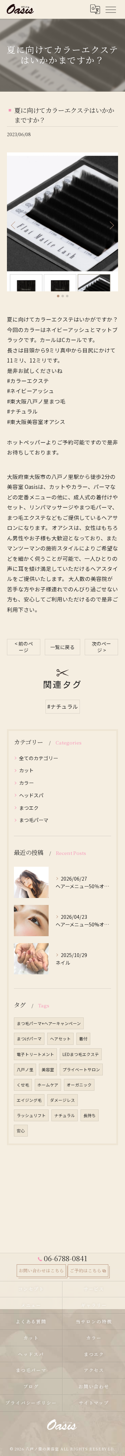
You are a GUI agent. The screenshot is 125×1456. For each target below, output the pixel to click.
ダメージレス (62, 1100)
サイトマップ (94, 1402)
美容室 (48, 1069)
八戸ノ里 (25, 1069)
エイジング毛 (29, 1100)
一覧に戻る (62, 646)
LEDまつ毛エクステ (80, 1054)
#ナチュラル (62, 706)
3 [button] (67, 296)
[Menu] (110, 9)
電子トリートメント (35, 1054)
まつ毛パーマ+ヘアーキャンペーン (49, 1023)
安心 (21, 1130)
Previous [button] (14, 225)
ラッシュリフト (31, 1115)
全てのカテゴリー (38, 758)
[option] (62, 221)
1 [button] (58, 296)
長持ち (89, 1115)
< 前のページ (24, 647)
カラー (26, 782)
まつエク (29, 807)
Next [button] (111, 225)
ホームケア (48, 1085)
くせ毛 (23, 1085)
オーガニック (79, 1085)
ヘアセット (60, 1038)
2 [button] (62, 296)
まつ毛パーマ (33, 819)
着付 (83, 1038)
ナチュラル (64, 1115)
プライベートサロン (81, 1069)
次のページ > (101, 647)
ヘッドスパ (31, 795)
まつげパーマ (29, 1038)
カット (26, 770)
